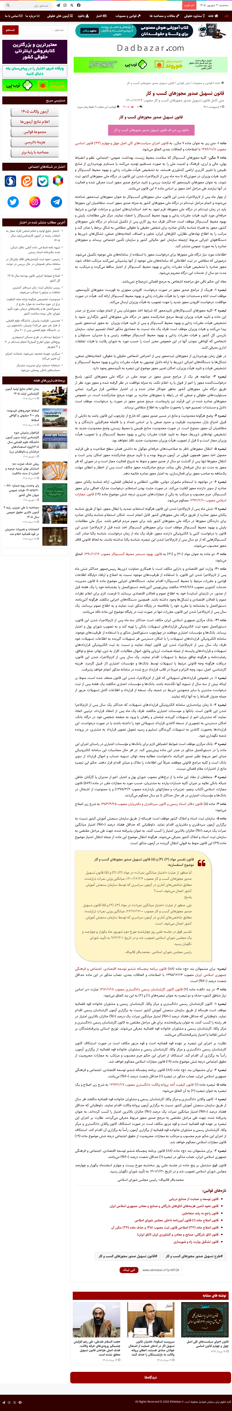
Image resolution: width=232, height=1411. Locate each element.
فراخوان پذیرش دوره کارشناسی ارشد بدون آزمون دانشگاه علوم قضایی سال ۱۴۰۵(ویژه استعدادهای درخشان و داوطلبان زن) (22, 442)
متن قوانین (183, 83)
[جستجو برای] (7, 6)
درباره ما (31, 16)
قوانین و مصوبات (127, 16)
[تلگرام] (58, 5)
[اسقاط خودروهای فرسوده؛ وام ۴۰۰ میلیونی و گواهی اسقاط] (54, 417)
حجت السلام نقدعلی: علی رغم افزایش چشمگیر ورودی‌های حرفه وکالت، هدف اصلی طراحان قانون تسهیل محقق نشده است (97, 1348)
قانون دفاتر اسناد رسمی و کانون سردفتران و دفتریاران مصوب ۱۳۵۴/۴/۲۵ (152, 804)
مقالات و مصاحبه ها (163, 16)
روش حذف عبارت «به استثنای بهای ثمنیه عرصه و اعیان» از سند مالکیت (22, 468)
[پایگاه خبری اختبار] (226, 16)
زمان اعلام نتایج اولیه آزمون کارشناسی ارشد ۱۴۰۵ (22, 391)
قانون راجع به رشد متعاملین (200, 1213)
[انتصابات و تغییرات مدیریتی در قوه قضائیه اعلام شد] (54, 536)
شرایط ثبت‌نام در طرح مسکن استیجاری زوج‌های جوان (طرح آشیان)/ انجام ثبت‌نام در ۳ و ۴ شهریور (32, 342)
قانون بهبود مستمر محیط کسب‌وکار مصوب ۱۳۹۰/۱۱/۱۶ (123, 554)
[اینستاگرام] (65, 5)
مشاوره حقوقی (193, 16)
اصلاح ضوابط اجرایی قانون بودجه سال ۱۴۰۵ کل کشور (33, 278)
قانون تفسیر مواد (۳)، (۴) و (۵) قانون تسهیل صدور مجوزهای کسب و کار (144, 859)
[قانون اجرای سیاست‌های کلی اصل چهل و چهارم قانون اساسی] (205, 1319)
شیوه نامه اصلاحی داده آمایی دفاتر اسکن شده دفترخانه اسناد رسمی (35, 250)
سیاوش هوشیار (207, 1402)
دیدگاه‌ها (151, 1377)
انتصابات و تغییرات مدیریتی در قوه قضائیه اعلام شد (22, 532)
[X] (71, 5)
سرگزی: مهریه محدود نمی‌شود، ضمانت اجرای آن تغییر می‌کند (32, 356)
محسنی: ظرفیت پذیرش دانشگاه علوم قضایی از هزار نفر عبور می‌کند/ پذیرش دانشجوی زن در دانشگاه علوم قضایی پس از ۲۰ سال (33, 325)
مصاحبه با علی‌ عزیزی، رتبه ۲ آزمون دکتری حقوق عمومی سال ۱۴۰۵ (21, 512)
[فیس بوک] (78, 5)
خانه (211, 16)
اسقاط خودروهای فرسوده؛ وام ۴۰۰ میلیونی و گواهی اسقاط (23, 415)
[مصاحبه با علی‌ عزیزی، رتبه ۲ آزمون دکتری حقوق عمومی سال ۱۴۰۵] (54, 514)
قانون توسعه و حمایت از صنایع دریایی (193, 1199)
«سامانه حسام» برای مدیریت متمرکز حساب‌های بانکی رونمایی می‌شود (38, 368)
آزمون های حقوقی (58, 16)
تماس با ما (12, 16)
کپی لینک (129, 1269)
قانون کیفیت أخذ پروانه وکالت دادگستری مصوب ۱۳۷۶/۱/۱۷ (151, 1085)
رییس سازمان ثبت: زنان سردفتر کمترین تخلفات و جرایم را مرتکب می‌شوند (36, 290)
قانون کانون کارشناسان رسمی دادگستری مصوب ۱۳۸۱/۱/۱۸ (141, 989)
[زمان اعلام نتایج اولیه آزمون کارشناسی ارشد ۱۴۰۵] (54, 396)
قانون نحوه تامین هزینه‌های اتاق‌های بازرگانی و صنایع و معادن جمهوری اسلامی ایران (164, 1206)
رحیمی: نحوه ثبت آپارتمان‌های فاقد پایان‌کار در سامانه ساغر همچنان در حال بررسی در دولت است (33, 264)
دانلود (82, 16)
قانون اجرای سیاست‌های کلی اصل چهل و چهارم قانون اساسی (208, 1344)
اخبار (99, 16)
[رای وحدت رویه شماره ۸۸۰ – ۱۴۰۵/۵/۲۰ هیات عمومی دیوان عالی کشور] (54, 492)
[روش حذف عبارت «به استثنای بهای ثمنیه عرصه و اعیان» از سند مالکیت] (54, 471)
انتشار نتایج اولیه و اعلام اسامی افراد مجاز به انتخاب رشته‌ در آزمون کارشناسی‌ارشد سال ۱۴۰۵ (33, 235)
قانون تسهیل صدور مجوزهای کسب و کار (127, 1256)
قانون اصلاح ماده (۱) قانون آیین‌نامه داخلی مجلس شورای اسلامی (176, 1220)
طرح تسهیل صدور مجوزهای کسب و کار (193, 1256)
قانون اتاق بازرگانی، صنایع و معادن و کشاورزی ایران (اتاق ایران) (177, 1234)
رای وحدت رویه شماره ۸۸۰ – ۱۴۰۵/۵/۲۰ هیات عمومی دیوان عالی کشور (21, 490)
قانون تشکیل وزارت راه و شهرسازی (196, 1241)
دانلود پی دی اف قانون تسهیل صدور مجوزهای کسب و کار (151, 130)
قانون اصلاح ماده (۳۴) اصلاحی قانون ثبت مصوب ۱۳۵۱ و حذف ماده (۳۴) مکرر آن (164, 1227)
